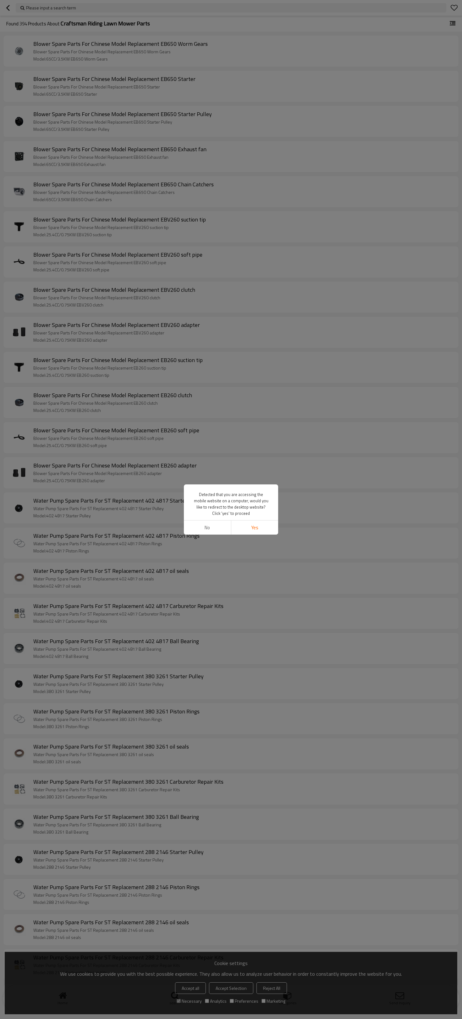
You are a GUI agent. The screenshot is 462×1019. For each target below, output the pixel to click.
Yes (254, 527)
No (207, 527)
